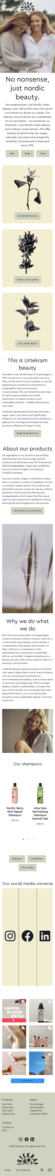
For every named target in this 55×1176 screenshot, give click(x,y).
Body (27, 153)
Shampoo (17, 859)
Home (7, 1170)
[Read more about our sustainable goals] (27, 188)
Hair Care (7, 1104)
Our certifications (27, 343)
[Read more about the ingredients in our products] (27, 252)
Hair (12, 153)
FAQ (4, 1130)
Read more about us (27, 433)
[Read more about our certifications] (27, 316)
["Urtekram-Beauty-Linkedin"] (45, 937)
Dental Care (8, 1114)
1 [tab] (23, 839)
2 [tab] (27, 839)
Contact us (8, 1127)
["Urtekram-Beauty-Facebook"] (27, 937)
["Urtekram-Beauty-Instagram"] (10, 937)
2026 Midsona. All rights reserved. (27, 1146)
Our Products (23, 1170)
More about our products (27, 511)
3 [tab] (32, 839)
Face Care (7, 1110)
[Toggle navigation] (50, 1170)
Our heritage (36, 1104)
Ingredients (36, 1110)
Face (42, 153)
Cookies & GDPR (38, 1114)
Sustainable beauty (27, 216)
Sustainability (37, 1107)
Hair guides (28, 867)
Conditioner (36, 859)
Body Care (7, 1107)
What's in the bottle (27, 280)
